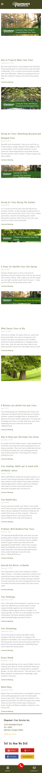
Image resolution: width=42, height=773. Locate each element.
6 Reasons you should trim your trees (19, 405)
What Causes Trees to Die (13, 328)
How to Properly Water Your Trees (17, 59)
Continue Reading (7, 82)
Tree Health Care (9, 499)
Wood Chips (6, 686)
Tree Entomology (9, 628)
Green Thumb (7, 657)
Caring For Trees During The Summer (18, 202)
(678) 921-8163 (10, 734)
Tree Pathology (8, 596)
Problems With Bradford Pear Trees (17, 528)
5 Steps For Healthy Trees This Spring (19, 266)
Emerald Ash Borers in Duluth (15, 565)
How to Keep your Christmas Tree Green (20, 436)
